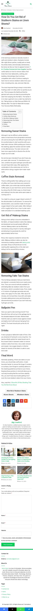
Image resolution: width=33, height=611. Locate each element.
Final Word (6, 126)
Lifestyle (9, 10)
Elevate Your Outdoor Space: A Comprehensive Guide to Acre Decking (24, 459)
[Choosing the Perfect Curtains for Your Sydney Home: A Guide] (8, 452)
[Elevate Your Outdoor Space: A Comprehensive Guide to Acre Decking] (24, 452)
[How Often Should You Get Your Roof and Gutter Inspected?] (24, 470)
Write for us (5, 597)
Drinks (5, 124)
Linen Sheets (9, 394)
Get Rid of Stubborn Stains (17, 391)
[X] (9, 401)
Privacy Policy (6, 594)
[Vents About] (8, 4)
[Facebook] (4, 401)
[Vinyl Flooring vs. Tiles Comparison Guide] (8, 470)
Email (3, 523)
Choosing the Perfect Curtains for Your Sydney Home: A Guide (8, 459)
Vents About (5, 568)
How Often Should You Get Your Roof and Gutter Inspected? (24, 477)
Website (3, 530)
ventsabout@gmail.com (12, 559)
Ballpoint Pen (7, 122)
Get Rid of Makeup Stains (11, 118)
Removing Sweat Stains (10, 114)
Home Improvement (18, 10)
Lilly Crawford (7, 28)
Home (4, 10)
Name (3, 515)
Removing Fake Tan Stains (11, 120)
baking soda (26, 242)
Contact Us (5, 589)
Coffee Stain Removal (10, 116)
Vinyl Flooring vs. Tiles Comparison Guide (7, 477)
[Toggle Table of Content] (19, 111)
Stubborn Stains (23, 394)
